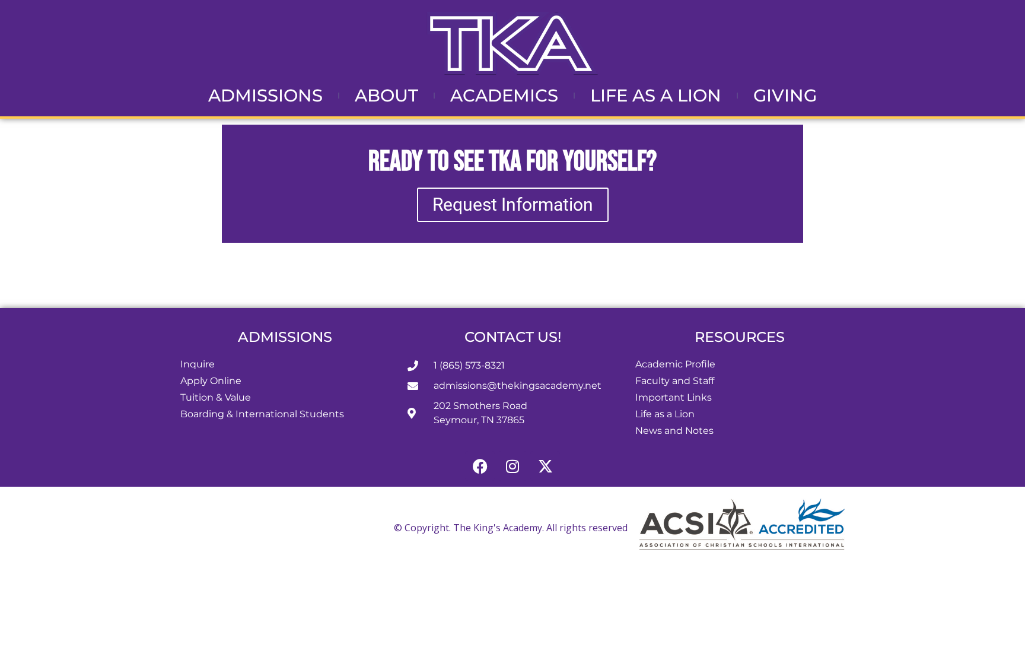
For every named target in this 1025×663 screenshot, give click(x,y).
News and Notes (674, 430)
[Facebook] (480, 466)
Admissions (265, 95)
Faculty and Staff (674, 380)
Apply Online (210, 380)
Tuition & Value (215, 397)
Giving (785, 95)
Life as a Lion (655, 95)
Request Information (512, 204)
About (386, 95)
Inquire (197, 364)
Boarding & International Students (262, 414)
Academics (504, 95)
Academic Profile (675, 364)
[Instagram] (512, 466)
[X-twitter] (545, 466)
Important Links (673, 397)
